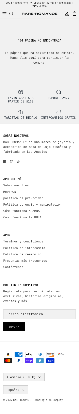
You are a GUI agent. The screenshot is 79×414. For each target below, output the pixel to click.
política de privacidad (23, 198)
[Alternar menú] (4, 13)
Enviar (14, 326)
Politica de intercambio (24, 248)
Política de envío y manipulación (32, 204)
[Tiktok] (18, 161)
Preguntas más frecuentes (25, 260)
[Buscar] (13, 13)
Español (12, 390)
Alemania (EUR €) (21, 377)
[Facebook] (4, 161)
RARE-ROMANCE (21, 400)
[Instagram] (11, 161)
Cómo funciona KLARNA (21, 211)
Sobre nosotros (16, 185)
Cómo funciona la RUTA (22, 217)
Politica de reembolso (22, 254)
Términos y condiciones (23, 241)
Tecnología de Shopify (48, 400)
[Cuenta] (65, 13)
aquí (32, 58)
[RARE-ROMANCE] (39, 14)
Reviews (9, 192)
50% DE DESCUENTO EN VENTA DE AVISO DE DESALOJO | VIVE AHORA (39, 4)
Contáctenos (13, 267)
